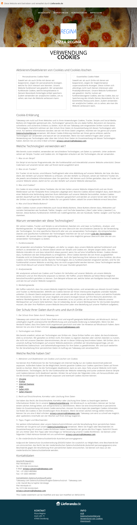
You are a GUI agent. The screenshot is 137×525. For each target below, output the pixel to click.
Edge (21, 386)
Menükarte (44, 12)
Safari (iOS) (24, 389)
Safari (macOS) (25, 391)
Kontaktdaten (79, 12)
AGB (82, 513)
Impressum (96, 12)
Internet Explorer (26, 384)
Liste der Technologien (101, 233)
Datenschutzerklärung (26, 133)
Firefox (22, 381)
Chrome (22, 379)
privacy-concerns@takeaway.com (71, 141)
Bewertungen (60, 12)
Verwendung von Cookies (91, 518)
